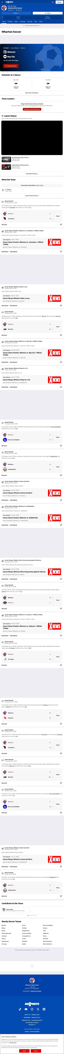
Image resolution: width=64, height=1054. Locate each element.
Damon (3, 938)
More (40, 21)
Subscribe (27, 1017)
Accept (24, 1051)
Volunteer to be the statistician (32, 109)
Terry (44, 930)
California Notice (37, 1020)
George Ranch (26, 930)
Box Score (4, 224)
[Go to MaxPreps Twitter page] (38, 1009)
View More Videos (31, 174)
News (35, 21)
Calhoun (4, 591)
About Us (27, 1014)
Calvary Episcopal (6, 933)
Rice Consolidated (56, 427)
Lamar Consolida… (27, 933)
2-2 (14, 458)
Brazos (3, 930)
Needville (24, 941)
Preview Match (11, 66)
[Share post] (61, 224)
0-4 (17, 736)
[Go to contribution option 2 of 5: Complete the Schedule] (30, 915)
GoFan (27, 1031)
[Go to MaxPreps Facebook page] (44, 1009)
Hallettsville (53, 456)
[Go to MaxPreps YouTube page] (26, 1009)
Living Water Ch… (27, 936)
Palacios (45, 705)
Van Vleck (45, 938)
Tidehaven (46, 933)
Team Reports (6, 239)
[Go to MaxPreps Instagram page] (32, 1009)
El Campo (12, 648)
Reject (36, 1051)
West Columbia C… (48, 941)
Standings (22, 21)
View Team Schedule (31, 93)
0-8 (17, 318)
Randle (24, 944)
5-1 (21, 591)
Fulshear (24, 928)
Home (4, 21)
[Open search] (53, 2)
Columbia (4, 936)
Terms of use (26, 1020)
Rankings (29, 21)
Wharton (10, 213)
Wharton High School (32, 985)
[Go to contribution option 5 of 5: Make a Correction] (35, 915)
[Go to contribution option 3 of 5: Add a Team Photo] (32, 915)
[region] (32, 1044)
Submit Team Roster (31, 196)
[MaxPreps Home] (9, 2)
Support (31, 1024)
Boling (3, 928)
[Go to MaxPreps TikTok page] (20, 1009)
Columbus (12, 207)
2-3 (17, 428)
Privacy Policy (36, 1017)
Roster (16, 21)
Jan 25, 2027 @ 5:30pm (10, 60)
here (42, 185)
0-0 (26, 707)
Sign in (59, 2)
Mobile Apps (35, 1014)
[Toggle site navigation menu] (2, 2)
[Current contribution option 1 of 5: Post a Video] (28, 915)
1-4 (14, 795)
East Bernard (5, 941)
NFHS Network (34, 1031)
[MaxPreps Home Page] (23, 25)
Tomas (44, 936)
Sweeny (45, 928)
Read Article (5, 251)
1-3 (30, 207)
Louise (24, 938)
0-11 (29, 766)
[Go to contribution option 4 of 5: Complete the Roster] (34, 915)
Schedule (10, 21)
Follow (48, 13)
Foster (24, 925)
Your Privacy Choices (32, 1022)
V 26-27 (15, 13)
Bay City (44, 316)
